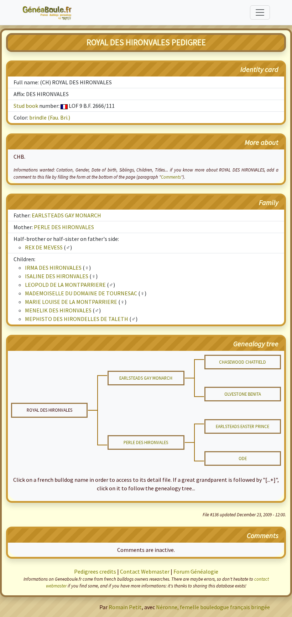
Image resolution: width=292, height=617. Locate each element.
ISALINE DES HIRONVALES (56, 276)
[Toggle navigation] (260, 12)
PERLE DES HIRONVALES (64, 227)
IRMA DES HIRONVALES (53, 267)
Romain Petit (125, 607)
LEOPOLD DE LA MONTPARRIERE (65, 284)
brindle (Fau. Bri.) (49, 117)
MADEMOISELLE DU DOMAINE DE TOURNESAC (81, 293)
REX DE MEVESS (44, 247)
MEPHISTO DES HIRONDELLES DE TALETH (76, 318)
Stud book (26, 105)
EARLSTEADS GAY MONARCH (66, 215)
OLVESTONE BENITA (242, 394)
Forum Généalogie (195, 571)
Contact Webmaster (145, 571)
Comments (171, 177)
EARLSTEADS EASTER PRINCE (242, 426)
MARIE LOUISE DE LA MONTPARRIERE (71, 301)
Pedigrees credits (95, 571)
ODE (243, 458)
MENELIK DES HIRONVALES (58, 310)
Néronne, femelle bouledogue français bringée (213, 607)
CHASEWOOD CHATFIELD (242, 362)
